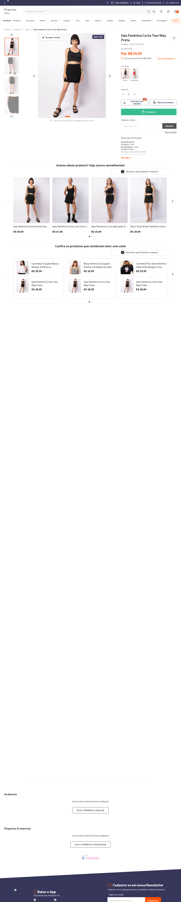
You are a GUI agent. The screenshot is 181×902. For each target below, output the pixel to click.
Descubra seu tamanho (137, 102)
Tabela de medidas (165, 102)
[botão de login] (168, 11)
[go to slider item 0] (12, 46)
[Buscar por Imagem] (148, 11)
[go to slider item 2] (12, 85)
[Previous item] (4, 3)
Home (7, 29)
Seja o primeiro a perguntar (90, 844)
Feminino (17, 29)
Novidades (7, 21)
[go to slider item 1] (12, 66)
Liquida (175, 21)
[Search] (154, 11)
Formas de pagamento (165, 58)
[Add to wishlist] (174, 38)
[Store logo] (12, 11)
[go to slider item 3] (12, 105)
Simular (169, 126)
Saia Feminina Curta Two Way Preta (50, 29)
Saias (27, 29)
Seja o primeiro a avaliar (90, 810)
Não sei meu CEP (170, 132)
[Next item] (107, 3)
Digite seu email (116, 894)
